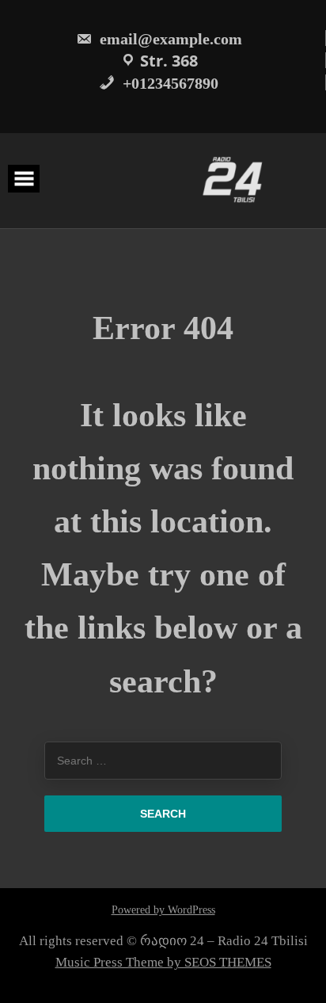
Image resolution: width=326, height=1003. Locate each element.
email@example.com (169, 39)
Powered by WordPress (163, 910)
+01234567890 (168, 83)
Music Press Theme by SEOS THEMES (163, 962)
